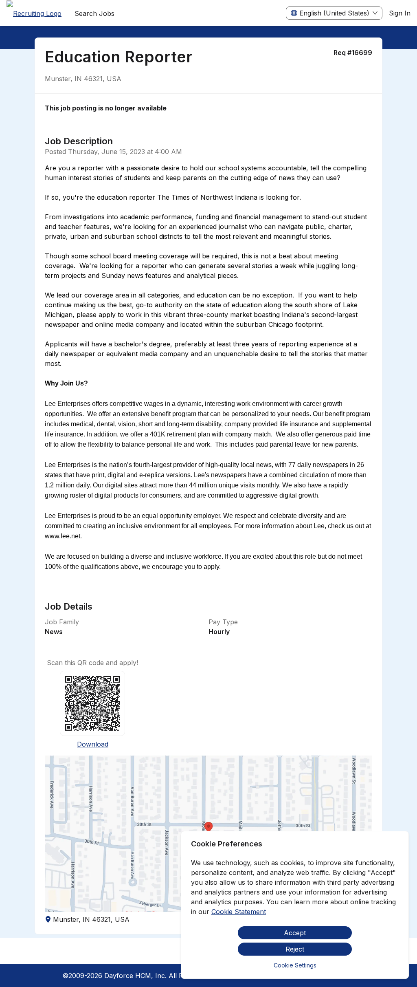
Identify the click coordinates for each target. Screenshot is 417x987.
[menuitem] (34, 13)
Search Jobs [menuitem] (94, 13)
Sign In (399, 13)
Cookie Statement (238, 912)
